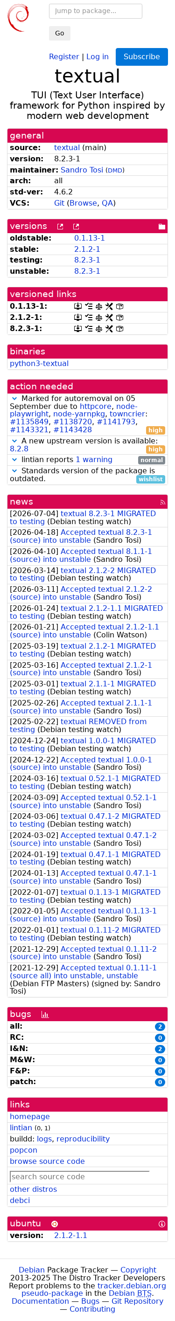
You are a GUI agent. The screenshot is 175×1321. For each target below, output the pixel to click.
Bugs (90, 1301)
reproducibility (83, 1138)
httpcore (96, 406)
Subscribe (142, 56)
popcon (23, 1150)
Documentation (40, 1301)
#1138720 (72, 421)
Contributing (92, 1309)
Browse (83, 203)
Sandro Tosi (82, 170)
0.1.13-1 (89, 238)
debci (20, 1200)
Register (64, 56)
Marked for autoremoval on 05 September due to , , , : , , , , (86, 414)
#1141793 (116, 421)
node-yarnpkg (79, 413)
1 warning (94, 459)
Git (59, 203)
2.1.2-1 (87, 249)
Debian (32, 1270)
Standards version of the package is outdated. (86, 475)
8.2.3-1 (87, 260)
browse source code (47, 1161)
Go (59, 33)
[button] (14, 398)
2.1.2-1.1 (70, 1235)
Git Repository (137, 1301)
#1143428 (72, 429)
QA (107, 203)
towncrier (127, 413)
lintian (21, 1127)
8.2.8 (19, 448)
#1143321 (29, 429)
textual (67, 147)
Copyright (138, 1270)
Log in (97, 56)
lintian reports (91, 460)
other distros (33, 1189)
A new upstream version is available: (86, 445)
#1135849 (29, 421)
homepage (30, 1116)
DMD (115, 170)
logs (44, 1138)
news (21, 501)
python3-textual (39, 363)
